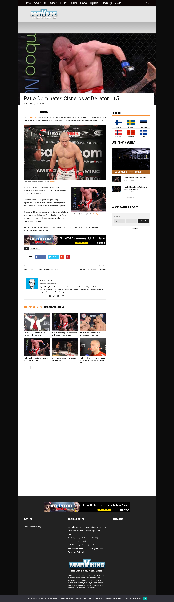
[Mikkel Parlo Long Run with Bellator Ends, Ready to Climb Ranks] (65, 322)
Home (28, 3)
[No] (171, 598)
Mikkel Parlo (33, 117)
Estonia (144, 127)
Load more (130, 198)
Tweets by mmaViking (32, 526)
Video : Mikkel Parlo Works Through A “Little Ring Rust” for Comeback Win (92, 360)
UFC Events (49, 3)
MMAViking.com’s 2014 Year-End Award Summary (87, 527)
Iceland (144, 136)
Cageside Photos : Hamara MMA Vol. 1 (135, 177)
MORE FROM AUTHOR (54, 307)
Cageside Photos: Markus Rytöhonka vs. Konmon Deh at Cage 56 (135, 188)
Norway (118, 136)
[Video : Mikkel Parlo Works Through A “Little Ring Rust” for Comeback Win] (93, 347)
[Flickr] (46, 296)
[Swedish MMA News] (118, 122)
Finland (118, 127)
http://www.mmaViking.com (48, 283)
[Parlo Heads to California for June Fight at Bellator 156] (37, 347)
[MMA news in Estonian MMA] (143, 122)
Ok (145, 598)
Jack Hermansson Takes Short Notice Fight (41, 269)
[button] (147, 3)
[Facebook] (42, 296)
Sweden (131, 127)
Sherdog (51, 181)
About (118, 3)
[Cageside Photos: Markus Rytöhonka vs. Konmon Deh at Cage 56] (116, 189)
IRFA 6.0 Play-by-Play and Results (93, 269)
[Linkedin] (55, 296)
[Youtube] (63, 296)
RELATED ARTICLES (33, 307)
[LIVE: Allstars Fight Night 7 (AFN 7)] (131, 161)
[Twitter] (59, 296)
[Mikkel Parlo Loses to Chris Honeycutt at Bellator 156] (93, 322)
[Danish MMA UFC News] (131, 132)
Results (63, 3)
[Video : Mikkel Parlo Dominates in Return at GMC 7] (65, 347)
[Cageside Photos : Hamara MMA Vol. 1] (116, 179)
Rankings (107, 3)
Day (128, 216)
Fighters (94, 3)
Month (117, 216)
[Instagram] (51, 296)
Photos (83, 3)
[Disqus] (65, 404)
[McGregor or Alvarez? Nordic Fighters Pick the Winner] (37, 322)
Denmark (131, 136)
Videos (74, 3)
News (36, 3)
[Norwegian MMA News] (118, 132)
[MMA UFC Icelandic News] (143, 132)
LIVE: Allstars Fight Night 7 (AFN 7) (127, 171)
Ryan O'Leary (30, 104)
